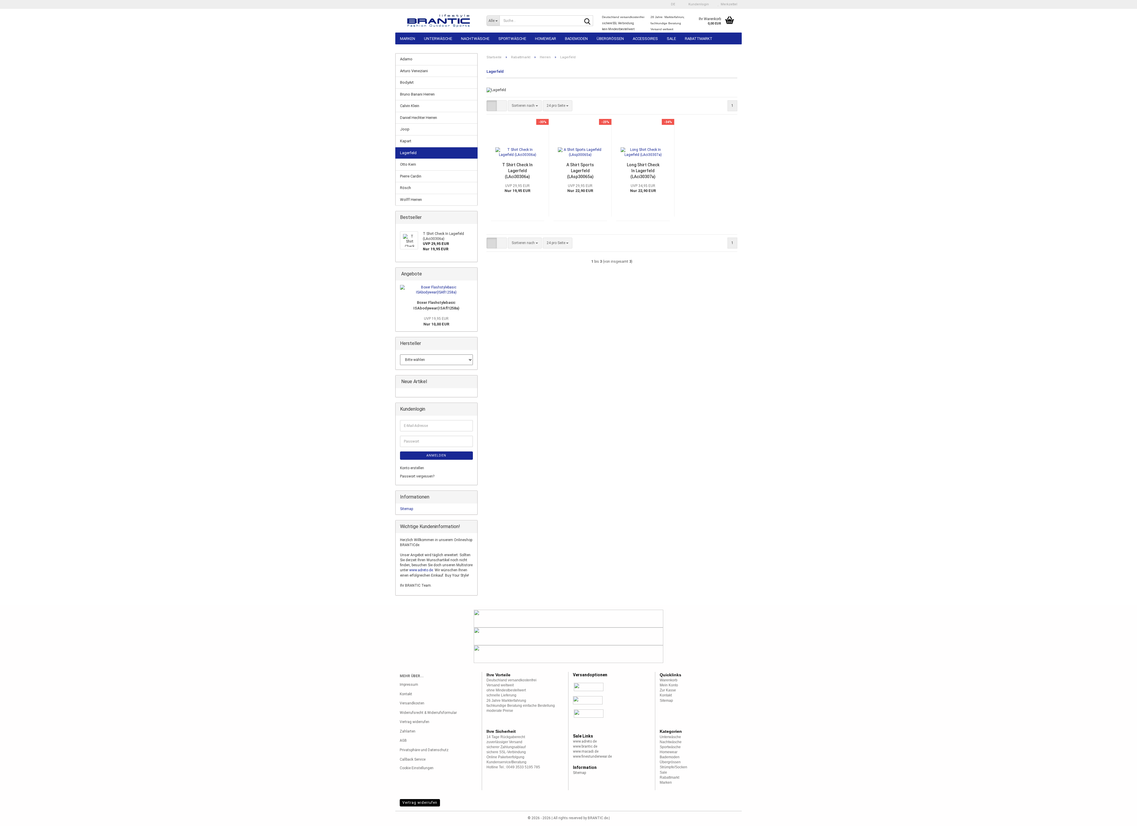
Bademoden (576, 38)
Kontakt (406, 694)
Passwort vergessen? (417, 476)
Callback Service (412, 759)
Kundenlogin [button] (698, 4)
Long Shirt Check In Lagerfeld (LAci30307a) (643, 170)
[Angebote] (471, 274)
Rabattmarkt (698, 38)
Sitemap (406, 509)
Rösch (405, 187)
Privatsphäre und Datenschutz (424, 750)
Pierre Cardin (410, 176)
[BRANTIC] (439, 21)
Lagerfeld (408, 153)
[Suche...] (587, 21)
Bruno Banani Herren (417, 94)
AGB (403, 740)
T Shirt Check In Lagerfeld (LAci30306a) (517, 170)
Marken (407, 38)
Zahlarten (407, 731)
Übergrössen (610, 38)
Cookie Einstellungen (416, 768)
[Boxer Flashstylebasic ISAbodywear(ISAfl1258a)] (436, 290)
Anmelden (436, 455)
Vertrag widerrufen (414, 722)
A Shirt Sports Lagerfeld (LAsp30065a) (580, 170)
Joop (404, 129)
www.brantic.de (585, 746)
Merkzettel (728, 4)
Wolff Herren (411, 199)
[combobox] (525, 105)
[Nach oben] (1121, 817)
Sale (671, 38)
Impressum (409, 685)
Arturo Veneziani (414, 71)
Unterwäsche (438, 38)
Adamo (406, 59)
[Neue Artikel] (471, 381)
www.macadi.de (585, 751)
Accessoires (645, 38)
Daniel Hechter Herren (418, 117)
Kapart (405, 141)
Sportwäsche (512, 38)
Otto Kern (408, 164)
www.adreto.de (421, 570)
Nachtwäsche (475, 38)
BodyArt (407, 82)
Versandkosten (412, 703)
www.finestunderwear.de (592, 756)
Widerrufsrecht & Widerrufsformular (428, 713)
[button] (671, 4)
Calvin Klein (409, 106)
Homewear (545, 38)
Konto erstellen (412, 468)
